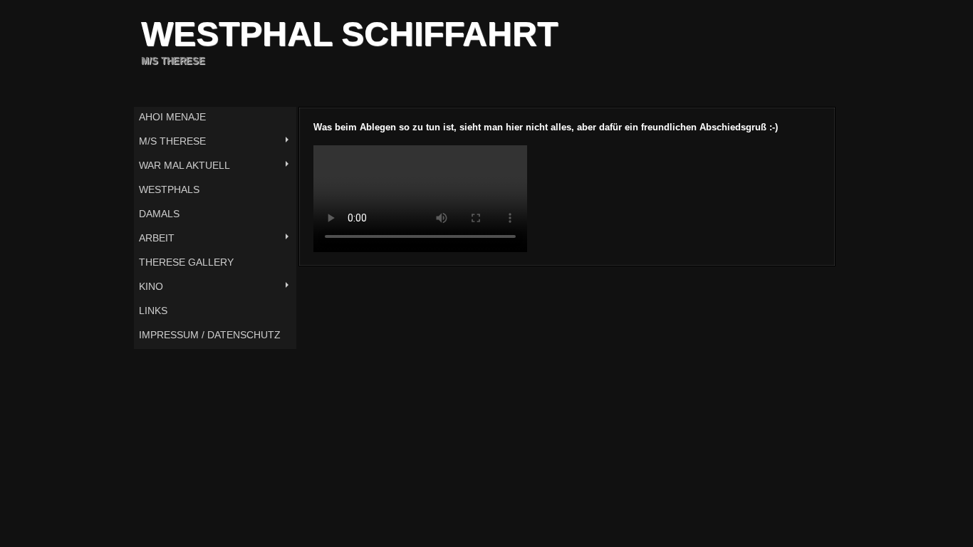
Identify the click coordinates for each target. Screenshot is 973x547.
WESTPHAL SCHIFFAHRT (349, 34)
